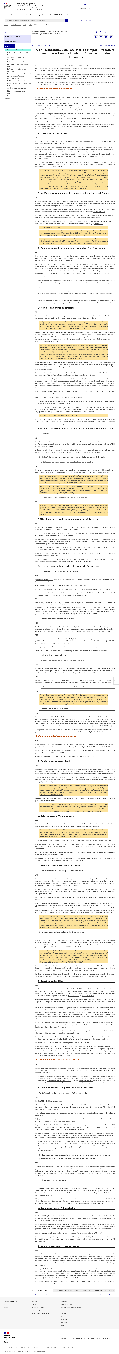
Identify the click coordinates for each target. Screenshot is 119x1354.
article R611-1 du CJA (62, 533)
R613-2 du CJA (87, 996)
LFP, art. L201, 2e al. (50, 1278)
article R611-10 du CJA (73, 860)
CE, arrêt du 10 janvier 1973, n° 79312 (74, 328)
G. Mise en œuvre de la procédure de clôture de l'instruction (19, 87)
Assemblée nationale (66, 1304)
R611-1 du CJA (96, 1070)
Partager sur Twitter (101, 37)
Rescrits (48, 15)
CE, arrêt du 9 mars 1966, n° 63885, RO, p (68, 960)
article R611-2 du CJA (51, 1141)
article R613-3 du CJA (75, 695)
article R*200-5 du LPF (54, 753)
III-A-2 (59, 1254)
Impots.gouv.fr (64, 1322)
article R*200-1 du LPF (74, 66)
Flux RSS (34, 1304)
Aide (5, 1304)
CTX (24, 25)
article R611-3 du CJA (81, 989)
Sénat (62, 1325)
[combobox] (35, 20)
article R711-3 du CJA (85, 1081)
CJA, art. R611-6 (94, 1233)
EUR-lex (63, 1316)
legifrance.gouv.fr (93, 1338)
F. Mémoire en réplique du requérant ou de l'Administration (19, 82)
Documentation (36, 1310)
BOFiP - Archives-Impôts (61, 15)
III (102, 1188)
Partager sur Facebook (96, 37)
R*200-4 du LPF (42, 1072)
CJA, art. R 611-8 (54, 167)
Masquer (10, 46)
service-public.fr (78, 1338)
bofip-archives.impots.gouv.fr (40, 1313)
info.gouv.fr (64, 1338)
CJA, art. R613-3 (94, 732)
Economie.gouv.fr (65, 1319)
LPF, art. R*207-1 (103, 273)
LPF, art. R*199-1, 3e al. (58, 832)
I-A (55, 203)
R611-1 (84, 771)
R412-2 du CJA (81, 1070)
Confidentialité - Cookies (49, 1347)
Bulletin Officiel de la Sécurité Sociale (71, 1307)
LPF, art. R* (51, 855)
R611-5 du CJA (40, 1109)
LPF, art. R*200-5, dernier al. (69, 947)
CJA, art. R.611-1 (65, 452)
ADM (30, 25)
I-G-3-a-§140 (98, 223)
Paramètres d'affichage (67, 1347)
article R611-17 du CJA (62, 993)
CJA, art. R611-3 (98, 211)
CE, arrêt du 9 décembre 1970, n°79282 (61, 415)
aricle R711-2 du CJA (66, 639)
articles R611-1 (93, 750)
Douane (63, 1313)
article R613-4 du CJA (54, 717)
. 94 (87, 960)
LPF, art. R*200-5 (95, 452)
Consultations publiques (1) (35, 15)
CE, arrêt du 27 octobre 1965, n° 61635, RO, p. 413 (64, 358)
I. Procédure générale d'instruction (18, 50)
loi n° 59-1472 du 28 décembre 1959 (65, 280)
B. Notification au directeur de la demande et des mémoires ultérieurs (18, 57)
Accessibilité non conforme (11, 1347)
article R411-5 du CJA (54, 1143)
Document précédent (42, 45)
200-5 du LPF (56, 889)
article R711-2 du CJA (68, 614)
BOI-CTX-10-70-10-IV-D (72, 1278)
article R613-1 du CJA (44, 579)
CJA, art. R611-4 (98, 209)
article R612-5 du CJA (78, 903)
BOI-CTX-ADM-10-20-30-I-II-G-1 (80, 561)
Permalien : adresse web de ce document (106, 32)
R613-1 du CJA (73, 996)
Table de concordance (38, 1307)
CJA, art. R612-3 (45, 782)
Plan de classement (17, 15)
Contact (6, 1307)
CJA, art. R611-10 (41, 158)
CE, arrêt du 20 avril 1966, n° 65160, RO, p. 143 (65, 962)
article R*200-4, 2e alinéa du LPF (48, 1216)
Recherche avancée (85, 20)
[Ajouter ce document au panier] (101, 32)
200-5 (59, 855)
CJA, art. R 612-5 (73, 885)
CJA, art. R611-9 (106, 156)
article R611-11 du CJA (53, 603)
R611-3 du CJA (108, 1107)
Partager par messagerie (111, 37)
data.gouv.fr (107, 1338)
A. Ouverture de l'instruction (17, 52)
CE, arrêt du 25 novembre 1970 (51, 794)
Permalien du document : (41, 1290)
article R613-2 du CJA (69, 627)
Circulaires (63, 1310)
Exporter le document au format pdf (96, 32)
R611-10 (104, 750)
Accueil (6, 15)
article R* (47, 889)
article (102, 1199)
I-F (91, 223)
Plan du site (36, 1347)
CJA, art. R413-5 (56, 143)
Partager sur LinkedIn (106, 37)
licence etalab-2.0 (41, 1351)
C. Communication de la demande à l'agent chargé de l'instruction (17, 64)
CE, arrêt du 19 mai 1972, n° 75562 (69, 927)
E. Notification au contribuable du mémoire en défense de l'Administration (19, 76)
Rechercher (66, 20)
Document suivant (106, 45)
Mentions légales (25, 1347)
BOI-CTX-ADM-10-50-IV (103, 726)
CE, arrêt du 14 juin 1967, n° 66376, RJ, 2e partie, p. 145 (67, 510)
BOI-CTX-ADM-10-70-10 (88, 614)
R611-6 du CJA (108, 1070)
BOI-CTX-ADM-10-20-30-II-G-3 (55, 1127)
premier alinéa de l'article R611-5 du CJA (51, 1125)
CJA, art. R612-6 (50, 947)
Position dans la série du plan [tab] (14, 37)
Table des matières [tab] (11, 33)
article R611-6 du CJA (103, 883)
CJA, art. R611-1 (78, 205)
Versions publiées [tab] (10, 41)
